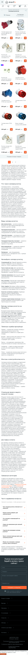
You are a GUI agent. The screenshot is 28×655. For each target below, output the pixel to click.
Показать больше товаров (14, 156)
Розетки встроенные (20, 484)
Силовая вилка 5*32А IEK (20, 101)
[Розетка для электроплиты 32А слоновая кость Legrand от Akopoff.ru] (7, 47)
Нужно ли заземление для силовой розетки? (12, 525)
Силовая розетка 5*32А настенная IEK (20, 78)
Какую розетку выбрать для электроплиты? (10, 513)
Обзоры (3, 622)
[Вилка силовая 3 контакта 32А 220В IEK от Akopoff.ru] (21, 116)
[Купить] (11, 38)
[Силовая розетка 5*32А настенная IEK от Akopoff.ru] (21, 70)
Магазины (4, 608)
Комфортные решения (14, 646)
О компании (4, 613)
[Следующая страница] (18, 162)
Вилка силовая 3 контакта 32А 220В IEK (20, 124)
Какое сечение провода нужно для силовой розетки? (12, 536)
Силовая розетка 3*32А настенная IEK (6, 101)
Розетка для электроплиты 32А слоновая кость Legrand (5, 57)
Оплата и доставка (6, 627)
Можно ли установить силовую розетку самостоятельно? (11, 542)
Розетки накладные (6, 485)
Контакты (3, 632)
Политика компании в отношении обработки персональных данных (14, 642)
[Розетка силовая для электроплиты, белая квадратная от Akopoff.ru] (21, 24)
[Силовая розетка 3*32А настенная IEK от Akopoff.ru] (7, 93)
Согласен (3, 654)
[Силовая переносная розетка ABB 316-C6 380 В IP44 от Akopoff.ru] (7, 24)
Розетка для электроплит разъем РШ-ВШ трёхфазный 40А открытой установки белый (6, 80)
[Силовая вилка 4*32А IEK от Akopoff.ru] (7, 116)
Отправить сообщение (14, 587)
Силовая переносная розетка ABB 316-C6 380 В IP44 (6, 33)
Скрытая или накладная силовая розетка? (11, 530)
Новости (3, 618)
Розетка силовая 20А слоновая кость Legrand (6, 148)
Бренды (3, 603)
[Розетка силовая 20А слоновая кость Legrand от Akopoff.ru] (7, 139)
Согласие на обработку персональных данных (12, 644)
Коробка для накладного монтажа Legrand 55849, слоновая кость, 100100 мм (20, 149)
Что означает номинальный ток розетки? (11, 519)
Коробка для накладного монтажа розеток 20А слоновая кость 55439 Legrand (21, 57)
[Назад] (1, 10)
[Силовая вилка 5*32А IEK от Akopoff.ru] (21, 93)
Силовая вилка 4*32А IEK (6, 124)
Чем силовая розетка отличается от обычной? (12, 507)
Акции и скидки (5, 598)
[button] (3, 6)
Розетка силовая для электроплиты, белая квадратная (20, 33)
